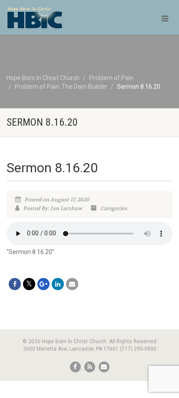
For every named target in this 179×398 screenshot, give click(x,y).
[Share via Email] (72, 284)
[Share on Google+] (43, 284)
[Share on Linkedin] (58, 284)
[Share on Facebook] (15, 284)
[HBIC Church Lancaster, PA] (60, 22)
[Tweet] (29, 284)
